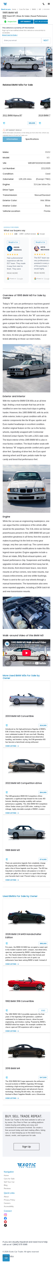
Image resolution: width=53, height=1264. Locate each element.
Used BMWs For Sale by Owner (20, 896)
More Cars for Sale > (10, 35)
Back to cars (6, 9)
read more (12, 273)
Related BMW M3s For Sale (18, 84)
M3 (40, 9)
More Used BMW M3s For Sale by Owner (21, 677)
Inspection (12, 21)
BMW (34, 9)
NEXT (46, 40)
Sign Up (26, 1146)
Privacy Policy (8, 1256)
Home (14, 9)
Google (20, 279)
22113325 (46, 9)
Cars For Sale (24, 9)
